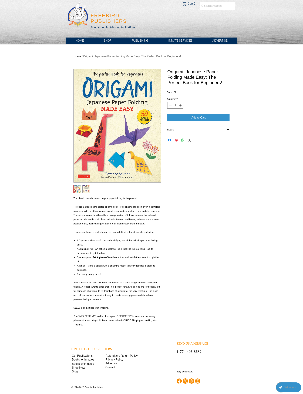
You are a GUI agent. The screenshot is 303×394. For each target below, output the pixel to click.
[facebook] (179, 381)
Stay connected (185, 371)
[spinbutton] (175, 105)
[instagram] (197, 381)
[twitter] (185, 381)
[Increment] (181, 105)
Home (77, 56)
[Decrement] (170, 105)
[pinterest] (191, 381)
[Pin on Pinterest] (176, 140)
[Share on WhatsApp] (183, 140)
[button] (117, 360)
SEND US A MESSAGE (192, 343)
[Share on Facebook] (169, 140)
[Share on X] (189, 140)
